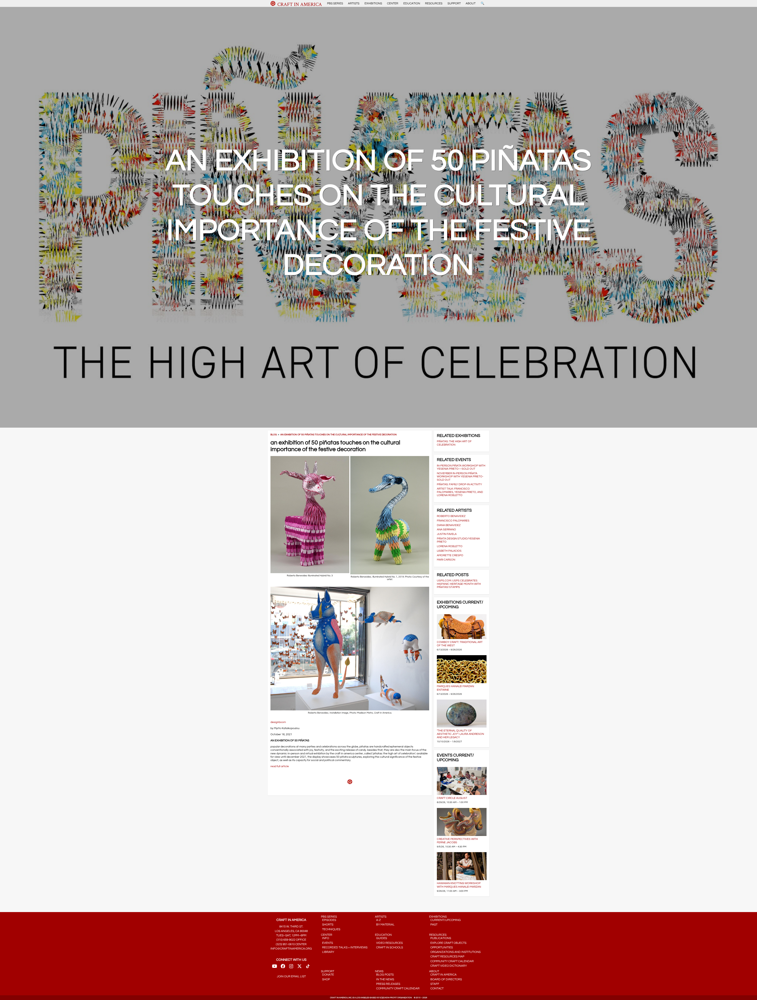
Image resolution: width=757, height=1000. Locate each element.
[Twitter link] (299, 967)
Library (327, 952)
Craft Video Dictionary (448, 965)
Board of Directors (445, 979)
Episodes (328, 920)
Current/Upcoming (445, 920)
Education (411, 3)
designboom (278, 722)
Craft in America (443, 974)
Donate (327, 974)
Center (392, 3)
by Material (384, 924)
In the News (384, 979)
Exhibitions (373, 3)
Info (325, 938)
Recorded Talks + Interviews (344, 947)
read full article (279, 766)
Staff (434, 983)
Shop (325, 979)
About (470, 3)
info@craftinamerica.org (291, 948)
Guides (381, 938)
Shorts (327, 924)
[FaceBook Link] (283, 967)
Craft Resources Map (446, 956)
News (379, 971)
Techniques (330, 929)
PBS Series (335, 3)
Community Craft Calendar (451, 961)
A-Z (378, 920)
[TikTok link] (308, 967)
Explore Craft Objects (447, 942)
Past (433, 924)
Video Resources (389, 942)
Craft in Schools (389, 947)
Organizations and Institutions (455, 952)
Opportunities (441, 947)
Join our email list (291, 976)
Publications (440, 938)
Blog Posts (384, 974)
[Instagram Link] (291, 967)
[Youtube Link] (274, 967)
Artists (353, 3)
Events (327, 942)
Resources (433, 3)
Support (454, 3)
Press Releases (387, 983)
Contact (436, 988)
